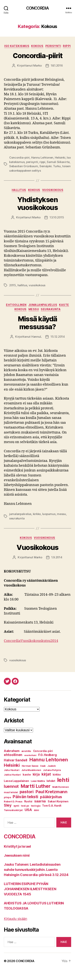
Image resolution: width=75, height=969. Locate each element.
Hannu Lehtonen (42, 157)
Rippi (67, 46)
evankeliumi (30, 755)
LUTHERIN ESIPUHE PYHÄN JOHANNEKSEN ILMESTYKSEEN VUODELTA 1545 (30, 889)
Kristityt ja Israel (17, 846)
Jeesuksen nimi (17, 855)
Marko (37, 65)
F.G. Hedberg (47, 755)
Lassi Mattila (38, 781)
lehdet (51, 780)
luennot (11, 786)
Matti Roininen (60, 787)
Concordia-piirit (37, 55)
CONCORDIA (37, 8)
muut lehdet (11, 792)
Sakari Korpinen (58, 801)
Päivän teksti (25, 796)
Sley (8, 805)
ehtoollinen (13, 755)
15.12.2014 (58, 336)
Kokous (37, 46)
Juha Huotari (11, 770)
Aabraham (11, 751)
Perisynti (53, 46)
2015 (12, 285)
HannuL (36, 336)
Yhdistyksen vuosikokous (37, 203)
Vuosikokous (52, 190)
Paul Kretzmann (52, 791)
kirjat (46, 774)
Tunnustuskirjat (13, 810)
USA (28, 810)
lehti (63, 780)
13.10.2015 (57, 217)
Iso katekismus (16, 46)
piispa (7, 797)
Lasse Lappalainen (16, 780)
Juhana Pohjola (52, 770)
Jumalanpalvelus (42, 304)
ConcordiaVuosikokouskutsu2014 (31, 641)
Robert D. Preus (13, 801)
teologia (35, 805)
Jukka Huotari (12, 774)
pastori (27, 791)
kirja (36, 774)
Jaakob (51, 766)
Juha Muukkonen (31, 770)
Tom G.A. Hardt (51, 805)
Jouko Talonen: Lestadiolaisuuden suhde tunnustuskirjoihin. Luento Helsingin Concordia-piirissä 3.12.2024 (36, 869)
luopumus (49, 514)
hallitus (22, 285)
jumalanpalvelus (20, 514)
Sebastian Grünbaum (23, 166)
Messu (33, 309)
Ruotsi (28, 801)
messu (61, 514)
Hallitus (19, 190)
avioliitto (26, 751)
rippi (42, 162)
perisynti (32, 162)
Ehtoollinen (16, 304)
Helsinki (60, 157)
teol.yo (25, 805)
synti (16, 805)
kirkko (37, 514)
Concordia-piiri (19, 157)
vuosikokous (37, 285)
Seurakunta (51, 309)
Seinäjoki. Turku (50, 166)
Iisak (43, 766)
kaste (27, 774)
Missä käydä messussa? (37, 323)
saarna (40, 801)
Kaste (64, 304)
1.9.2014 (56, 557)
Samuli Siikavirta (58, 162)
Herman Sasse (30, 766)
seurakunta (16, 518)
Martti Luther (36, 786)
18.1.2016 (57, 65)
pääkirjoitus (51, 796)
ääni (36, 810)
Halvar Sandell (15, 760)
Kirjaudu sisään (15, 919)
